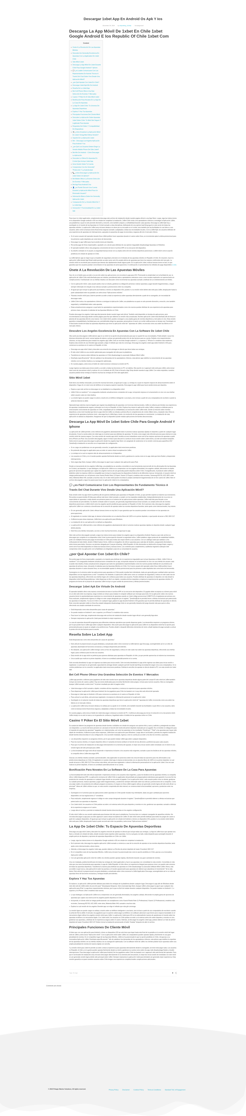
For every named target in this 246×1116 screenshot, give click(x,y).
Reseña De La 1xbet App (81, 88)
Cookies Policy (138, 1090)
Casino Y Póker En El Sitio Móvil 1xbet (86, 97)
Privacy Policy (113, 1090)
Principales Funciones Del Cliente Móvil (86, 114)
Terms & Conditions (154, 1090)
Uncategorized (139, 25)
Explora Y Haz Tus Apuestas (82, 111)
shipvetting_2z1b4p (125, 25)
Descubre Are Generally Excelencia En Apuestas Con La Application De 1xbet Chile (86, 56)
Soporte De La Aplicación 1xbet (83, 138)
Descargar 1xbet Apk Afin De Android (85, 85)
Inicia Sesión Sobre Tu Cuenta (83, 164)
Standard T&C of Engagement (175, 1090)
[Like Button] (172, 973)
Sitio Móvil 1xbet (78, 62)
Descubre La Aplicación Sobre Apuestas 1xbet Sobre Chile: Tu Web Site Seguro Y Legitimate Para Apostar (87, 120)
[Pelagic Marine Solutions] (62, 8)
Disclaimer (126, 1090)
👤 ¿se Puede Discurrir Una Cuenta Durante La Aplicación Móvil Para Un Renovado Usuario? (85, 190)
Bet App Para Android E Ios (82, 184)
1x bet (174, 265)
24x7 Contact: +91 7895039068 (150, 7)
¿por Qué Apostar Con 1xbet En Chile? (86, 82)
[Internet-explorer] (66, 1081)
